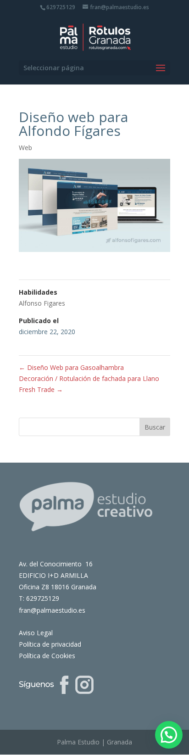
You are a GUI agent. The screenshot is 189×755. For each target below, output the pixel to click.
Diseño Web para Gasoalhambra (71, 367)
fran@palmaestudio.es (52, 610)
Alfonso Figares (42, 303)
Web (25, 147)
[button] (169, 735)
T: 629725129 (39, 598)
